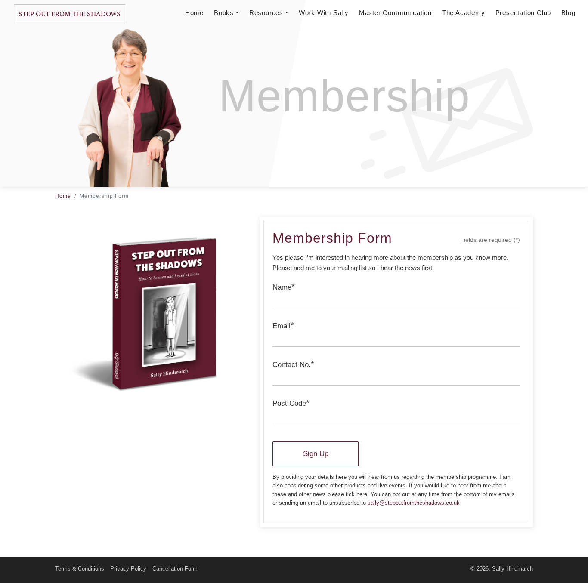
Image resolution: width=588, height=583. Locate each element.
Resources (266, 12)
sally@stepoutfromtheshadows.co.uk (414, 503)
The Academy (463, 12)
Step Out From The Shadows (70, 14)
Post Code (290, 402)
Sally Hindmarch (512, 568)
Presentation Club (523, 12)
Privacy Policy (128, 568)
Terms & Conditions (79, 568)
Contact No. (293, 364)
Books (224, 12)
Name (283, 286)
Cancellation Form (175, 568)
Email (283, 325)
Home (194, 12)
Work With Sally (324, 12)
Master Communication (395, 12)
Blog (568, 12)
